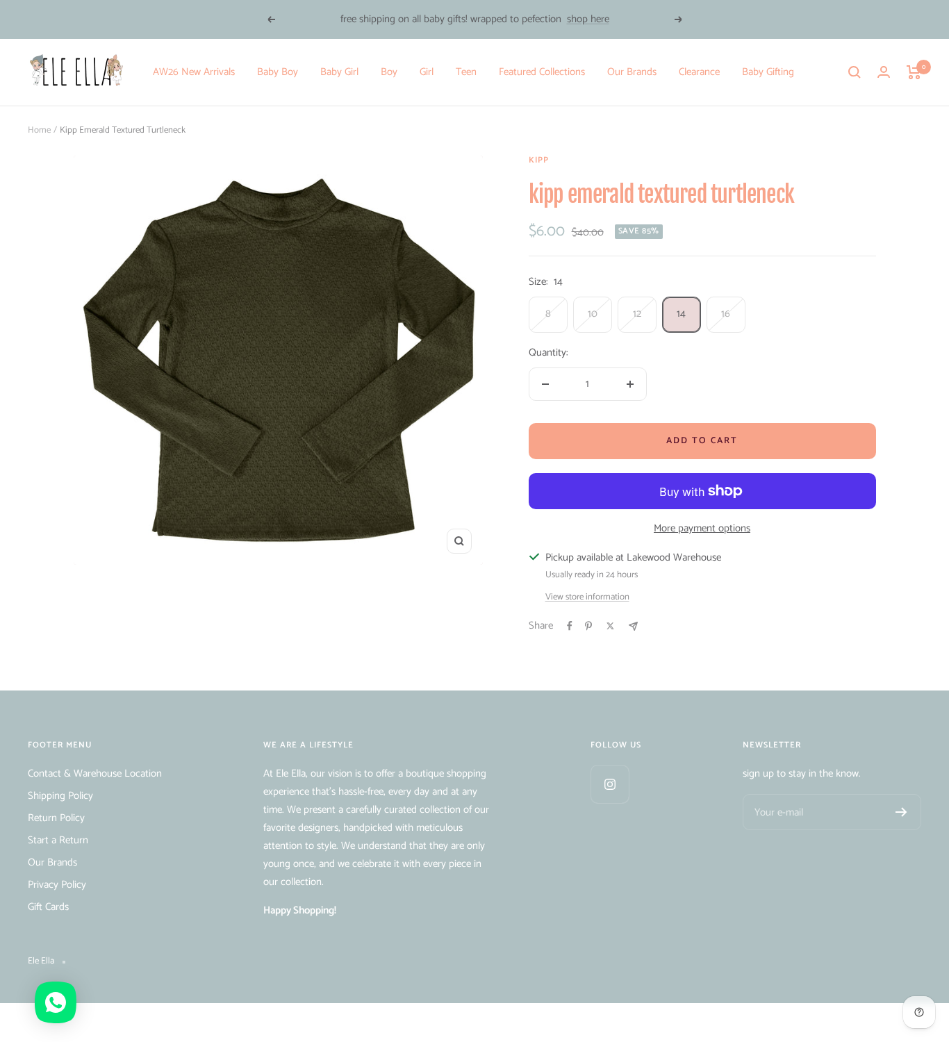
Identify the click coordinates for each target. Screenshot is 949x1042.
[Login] (883, 72)
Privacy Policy (57, 884)
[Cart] (914, 72)
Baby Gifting (768, 72)
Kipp (539, 160)
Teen (466, 72)
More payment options (702, 528)
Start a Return (58, 840)
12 (637, 313)
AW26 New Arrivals (194, 72)
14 (681, 313)
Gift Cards (48, 907)
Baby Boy (277, 72)
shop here (588, 19)
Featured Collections (542, 72)
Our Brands (632, 72)
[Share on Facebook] (569, 626)
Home (39, 130)
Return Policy (56, 818)
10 (592, 313)
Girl (427, 72)
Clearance (699, 72)
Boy (389, 72)
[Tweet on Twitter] (610, 626)
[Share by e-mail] (633, 626)
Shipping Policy (60, 795)
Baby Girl (339, 72)
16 (725, 313)
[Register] (901, 812)
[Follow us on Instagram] (610, 784)
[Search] (854, 72)
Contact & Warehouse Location (95, 773)
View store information (587, 597)
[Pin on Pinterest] (588, 626)
